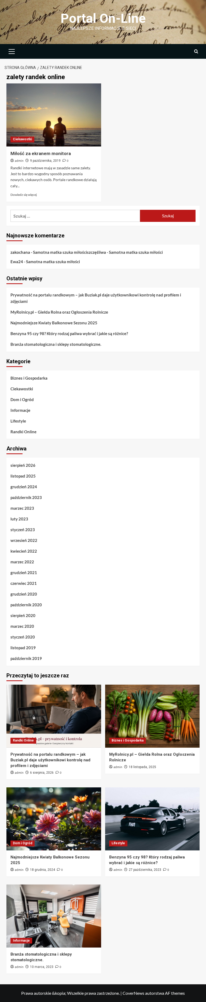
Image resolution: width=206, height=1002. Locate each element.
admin (19, 161)
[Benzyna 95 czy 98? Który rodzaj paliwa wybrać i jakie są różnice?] (152, 818)
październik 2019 (26, 658)
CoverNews (133, 993)
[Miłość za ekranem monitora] (53, 114)
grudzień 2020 (23, 594)
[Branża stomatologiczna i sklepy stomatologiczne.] (53, 916)
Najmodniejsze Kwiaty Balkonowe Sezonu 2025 (53, 322)
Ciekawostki (22, 139)
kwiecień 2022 (23, 551)
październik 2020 (26, 604)
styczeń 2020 (22, 636)
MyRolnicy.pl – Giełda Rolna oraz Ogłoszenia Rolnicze (59, 312)
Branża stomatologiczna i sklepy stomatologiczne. (55, 344)
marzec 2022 (22, 561)
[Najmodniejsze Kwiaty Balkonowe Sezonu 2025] (53, 818)
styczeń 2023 (22, 529)
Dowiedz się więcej (23, 195)
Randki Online (23, 431)
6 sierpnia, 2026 (42, 773)
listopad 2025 (23, 476)
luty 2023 (19, 518)
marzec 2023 (22, 508)
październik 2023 (26, 497)
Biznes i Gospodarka (28, 378)
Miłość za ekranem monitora (40, 153)
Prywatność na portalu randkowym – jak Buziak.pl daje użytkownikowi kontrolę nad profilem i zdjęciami (95, 298)
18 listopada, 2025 (142, 767)
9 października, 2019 (45, 161)
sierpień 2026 (22, 465)
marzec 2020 (22, 626)
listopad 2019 (23, 647)
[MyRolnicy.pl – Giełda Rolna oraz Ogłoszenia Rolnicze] (152, 716)
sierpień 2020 (22, 615)
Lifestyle (18, 421)
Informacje (20, 410)
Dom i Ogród (22, 399)
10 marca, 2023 (41, 967)
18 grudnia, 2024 (42, 870)
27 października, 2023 (145, 870)
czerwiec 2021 (23, 583)
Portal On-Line (103, 18)
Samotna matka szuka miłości (60, 252)
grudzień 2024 (23, 486)
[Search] (196, 51)
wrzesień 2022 (23, 540)
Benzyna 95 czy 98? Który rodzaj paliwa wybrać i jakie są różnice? (69, 333)
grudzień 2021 (23, 572)
